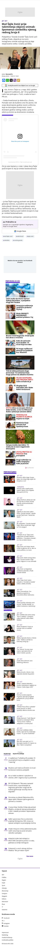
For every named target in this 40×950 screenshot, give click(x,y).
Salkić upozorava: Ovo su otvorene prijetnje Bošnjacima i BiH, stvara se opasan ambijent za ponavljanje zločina (22, 821)
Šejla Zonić (30, 236)
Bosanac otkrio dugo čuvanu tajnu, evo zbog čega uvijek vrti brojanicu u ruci (26, 479)
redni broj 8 (20, 236)
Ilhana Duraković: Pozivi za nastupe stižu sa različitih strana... (25, 628)
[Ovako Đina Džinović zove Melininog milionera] (9, 662)
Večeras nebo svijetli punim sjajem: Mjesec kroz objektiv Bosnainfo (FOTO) (25, 490)
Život (3, 904)
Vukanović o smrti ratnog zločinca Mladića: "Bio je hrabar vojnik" (20, 849)
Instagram (7, 923)
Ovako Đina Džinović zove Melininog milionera (24, 661)
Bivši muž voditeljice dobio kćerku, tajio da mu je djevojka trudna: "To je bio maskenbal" (26, 731)
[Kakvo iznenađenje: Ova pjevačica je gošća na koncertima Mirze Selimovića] (9, 593)
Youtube (6, 926)
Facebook (6, 918)
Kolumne (4, 909)
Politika (4, 877)
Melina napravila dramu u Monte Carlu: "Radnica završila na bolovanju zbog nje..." (26, 639)
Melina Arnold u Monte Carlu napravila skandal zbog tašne (25, 673)
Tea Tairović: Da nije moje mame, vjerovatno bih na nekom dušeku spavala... (25, 651)
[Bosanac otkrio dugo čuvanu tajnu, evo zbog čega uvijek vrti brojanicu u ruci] (9, 479)
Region (4, 880)
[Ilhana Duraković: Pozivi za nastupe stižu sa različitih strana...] (9, 628)
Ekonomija (5, 891)
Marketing (5, 935)
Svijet (3, 883)
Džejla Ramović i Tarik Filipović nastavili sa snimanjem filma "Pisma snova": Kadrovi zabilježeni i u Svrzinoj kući (26, 720)
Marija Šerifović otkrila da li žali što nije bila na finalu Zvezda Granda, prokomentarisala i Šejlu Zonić (26, 502)
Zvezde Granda (18, 240)
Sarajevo (20, 487)
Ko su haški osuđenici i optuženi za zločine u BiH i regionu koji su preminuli (22, 777)
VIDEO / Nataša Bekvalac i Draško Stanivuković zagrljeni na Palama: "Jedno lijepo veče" (26, 685)
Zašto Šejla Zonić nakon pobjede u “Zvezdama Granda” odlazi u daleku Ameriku (26, 582)
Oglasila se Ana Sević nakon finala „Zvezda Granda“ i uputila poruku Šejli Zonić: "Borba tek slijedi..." (26, 514)
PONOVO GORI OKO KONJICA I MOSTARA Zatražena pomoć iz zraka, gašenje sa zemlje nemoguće (21, 841)
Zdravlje (4, 888)
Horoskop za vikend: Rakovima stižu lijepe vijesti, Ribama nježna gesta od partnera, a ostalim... (21, 799)
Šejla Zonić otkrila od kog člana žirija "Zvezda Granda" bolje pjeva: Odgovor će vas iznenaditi (26, 559)
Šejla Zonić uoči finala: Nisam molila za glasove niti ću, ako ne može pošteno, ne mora (26, 548)
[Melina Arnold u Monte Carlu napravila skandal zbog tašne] (9, 674)
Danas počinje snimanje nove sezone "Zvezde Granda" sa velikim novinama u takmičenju (26, 604)
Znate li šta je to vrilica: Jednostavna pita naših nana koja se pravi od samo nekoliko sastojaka (22, 831)
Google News (21, 231)
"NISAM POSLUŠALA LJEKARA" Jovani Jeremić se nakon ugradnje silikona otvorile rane (26, 708)
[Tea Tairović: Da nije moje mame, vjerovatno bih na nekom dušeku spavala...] (9, 651)
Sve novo (30, 856)
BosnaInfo (9, 74)
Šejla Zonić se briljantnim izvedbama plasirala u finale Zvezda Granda (25, 570)
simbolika (6, 240)
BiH (3, 875)
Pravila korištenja (7, 937)
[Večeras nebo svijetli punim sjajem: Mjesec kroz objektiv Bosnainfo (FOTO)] (9, 490)
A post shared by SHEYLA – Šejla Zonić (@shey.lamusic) (20, 162)
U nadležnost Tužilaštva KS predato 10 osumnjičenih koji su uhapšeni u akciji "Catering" (21, 760)
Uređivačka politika (7, 940)
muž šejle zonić (8, 236)
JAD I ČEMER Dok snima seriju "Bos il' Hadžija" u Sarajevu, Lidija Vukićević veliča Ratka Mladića (26, 617)
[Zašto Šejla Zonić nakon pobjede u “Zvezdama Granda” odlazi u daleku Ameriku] (9, 582)
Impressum (5, 932)
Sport (3, 885)
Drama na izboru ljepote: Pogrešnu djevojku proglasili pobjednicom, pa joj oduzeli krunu (25, 697)
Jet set (4, 21)
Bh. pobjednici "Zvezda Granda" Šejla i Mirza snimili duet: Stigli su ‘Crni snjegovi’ (26, 525)
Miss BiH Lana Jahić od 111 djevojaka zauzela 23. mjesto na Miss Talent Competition (26, 743)
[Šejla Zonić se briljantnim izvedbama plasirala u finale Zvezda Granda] (9, 570)
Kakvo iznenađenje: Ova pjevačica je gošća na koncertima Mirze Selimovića (25, 593)
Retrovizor (5, 901)
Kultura (4, 899)
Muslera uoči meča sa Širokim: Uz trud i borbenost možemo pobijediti (22, 769)
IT (2, 907)
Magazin (4, 896)
